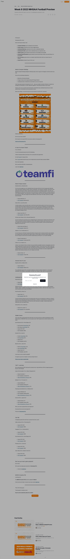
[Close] (46, 274)
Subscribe (43, 280)
